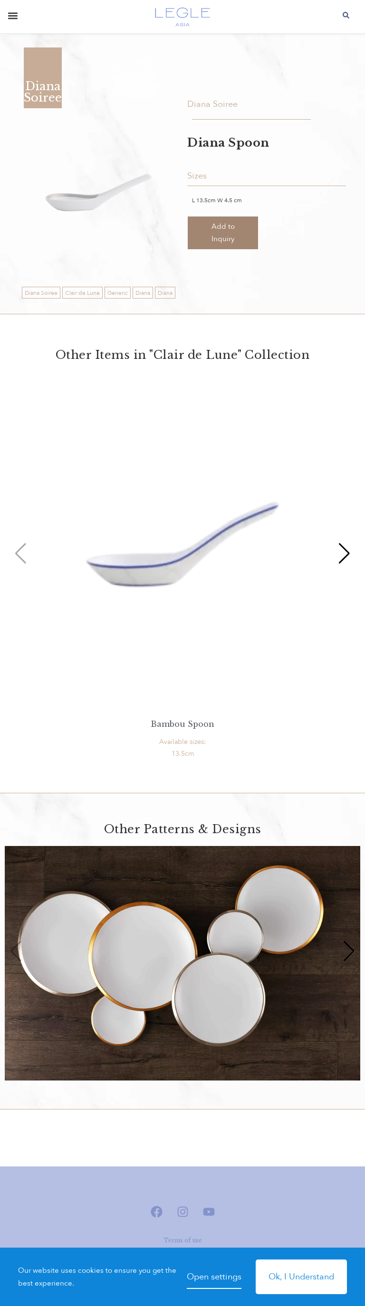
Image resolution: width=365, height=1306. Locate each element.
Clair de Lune (82, 293)
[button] (12, 17)
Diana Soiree (41, 293)
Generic (117, 293)
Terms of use (182, 1240)
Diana (142, 293)
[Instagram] (182, 1211)
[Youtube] (209, 1211)
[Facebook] (156, 1211)
